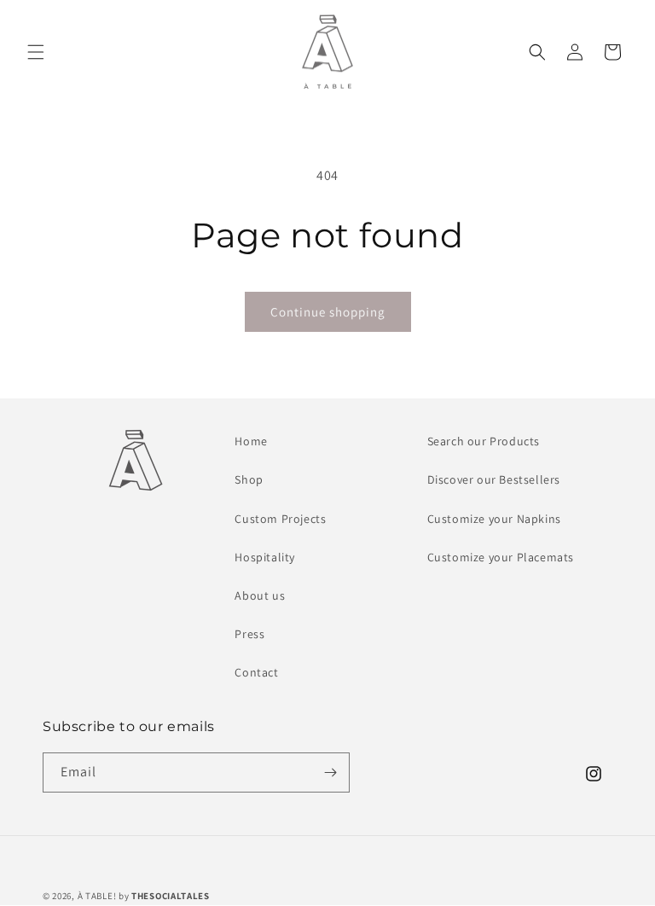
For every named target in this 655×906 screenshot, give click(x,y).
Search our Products (483, 441)
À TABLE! (97, 896)
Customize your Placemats (500, 557)
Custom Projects (280, 518)
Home (251, 441)
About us (260, 595)
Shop (249, 479)
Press (249, 634)
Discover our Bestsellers (493, 479)
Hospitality (265, 557)
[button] (36, 52)
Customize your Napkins (494, 518)
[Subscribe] (330, 772)
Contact (256, 672)
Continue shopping (327, 312)
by (164, 896)
